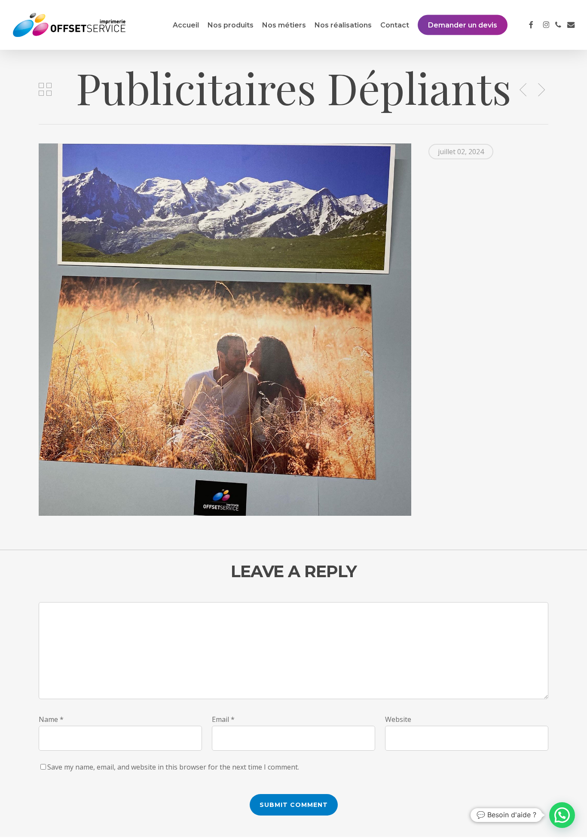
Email (223, 719)
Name (51, 719)
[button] (562, 815)
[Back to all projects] (45, 89)
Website (398, 719)
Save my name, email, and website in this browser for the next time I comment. (173, 767)
